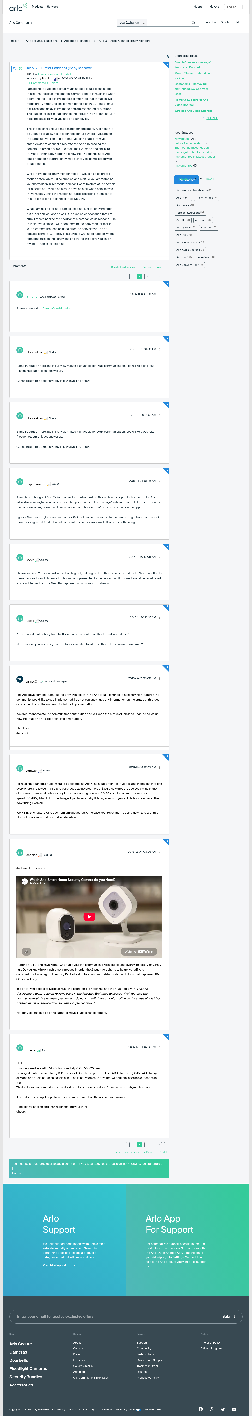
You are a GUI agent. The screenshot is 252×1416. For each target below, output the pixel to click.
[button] (14, 69)
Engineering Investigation (192, 147)
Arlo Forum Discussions (42, 40)
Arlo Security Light (187, 265)
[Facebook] (201, 1409)
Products (37, 6)
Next (209, 179)
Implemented (184, 165)
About (77, 1343)
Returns (142, 1372)
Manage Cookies (153, 1410)
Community (144, 1348)
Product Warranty (148, 1378)
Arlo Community (20, 22)
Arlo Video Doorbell (188, 242)
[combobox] (173, 23)
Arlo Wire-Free (204, 198)
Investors (79, 1360)
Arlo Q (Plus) (183, 227)
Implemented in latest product (54, 74)
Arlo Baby (201, 220)
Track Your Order (147, 1366)
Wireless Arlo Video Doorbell (193, 111)
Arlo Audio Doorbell (188, 250)
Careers (78, 1348)
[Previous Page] (124, 276)
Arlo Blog (79, 1372)
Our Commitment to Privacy (90, 1378)
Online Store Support (150, 1360)
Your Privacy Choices (125, 1410)
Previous (185, 179)
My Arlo (214, 6)
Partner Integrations (188, 212)
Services (52, 6)
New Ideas (182, 138)
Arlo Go (180, 220)
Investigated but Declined (192, 152)
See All (212, 118)
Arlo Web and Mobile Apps (192, 190)
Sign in (225, 22)
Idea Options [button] (167, 57)
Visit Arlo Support (54, 1265)
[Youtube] (234, 1409)
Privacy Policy (58, 1410)
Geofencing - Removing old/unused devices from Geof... (191, 89)
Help (237, 22)
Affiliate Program (211, 1348)
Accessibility (106, 1410)
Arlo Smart (204, 257)
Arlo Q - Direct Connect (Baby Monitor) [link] (124, 40)
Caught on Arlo (83, 1366)
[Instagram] (211, 1409)
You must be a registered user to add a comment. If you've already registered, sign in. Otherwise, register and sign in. (88, 1166)
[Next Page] (166, 276)
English (14, 40)
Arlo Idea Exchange (77, 40)
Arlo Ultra (206, 227)
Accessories (183, 205)
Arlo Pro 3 (182, 257)
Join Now (210, 22)
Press (76, 1354)
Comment (18, 1173)
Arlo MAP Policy (210, 1343)
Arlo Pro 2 (182, 235)
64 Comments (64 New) (42, 83)
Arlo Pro (181, 198)
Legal (93, 1410)
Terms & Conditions (78, 1410)
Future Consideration (57, 308)
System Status (145, 1354)
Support (199, 6)
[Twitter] (223, 1409)
